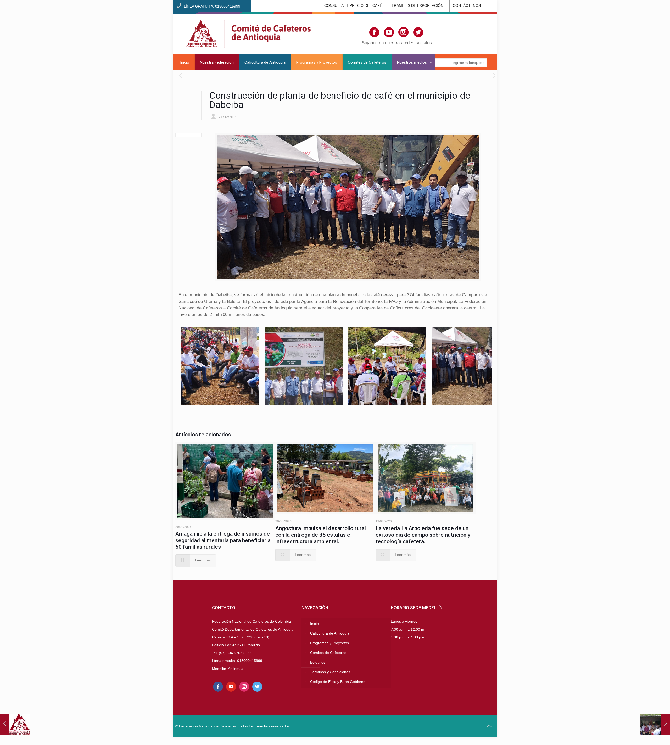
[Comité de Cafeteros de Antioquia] (248, 33)
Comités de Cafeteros (328, 653)
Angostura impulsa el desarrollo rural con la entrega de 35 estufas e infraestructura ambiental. (320, 534)
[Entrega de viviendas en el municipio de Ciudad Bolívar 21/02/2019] (655, 724)
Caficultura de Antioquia (329, 633)
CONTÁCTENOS (467, 6)
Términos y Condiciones (330, 672)
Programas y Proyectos (329, 643)
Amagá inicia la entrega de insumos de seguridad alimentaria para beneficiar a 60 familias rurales (223, 540)
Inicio (314, 624)
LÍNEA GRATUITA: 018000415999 (212, 6)
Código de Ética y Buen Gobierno (337, 682)
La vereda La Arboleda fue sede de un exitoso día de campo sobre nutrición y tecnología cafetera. (423, 534)
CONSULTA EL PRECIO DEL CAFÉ (353, 6)
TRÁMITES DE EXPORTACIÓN (417, 6)
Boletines (317, 662)
